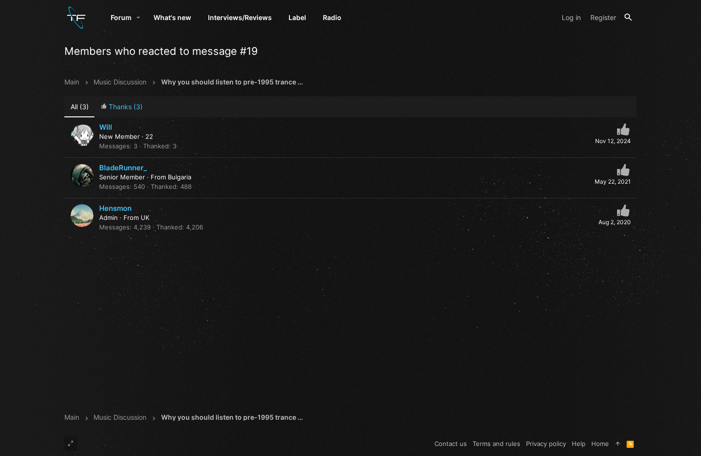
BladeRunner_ (123, 167)
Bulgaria (179, 177)
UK (145, 217)
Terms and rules (496, 443)
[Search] (628, 17)
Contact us (450, 443)
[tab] (121, 107)
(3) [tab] (80, 107)
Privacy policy (546, 443)
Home (600, 443)
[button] (138, 18)
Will (105, 127)
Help (579, 443)
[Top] (618, 443)
